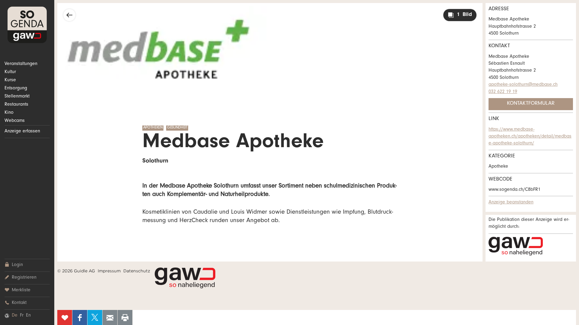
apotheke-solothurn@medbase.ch (523, 84)
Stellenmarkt (17, 96)
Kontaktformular (531, 104)
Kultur (10, 72)
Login (17, 265)
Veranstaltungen (21, 64)
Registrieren (24, 277)
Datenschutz (136, 270)
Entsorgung (16, 88)
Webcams (15, 121)
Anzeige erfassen (22, 131)
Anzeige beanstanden (511, 202)
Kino (9, 112)
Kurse (10, 80)
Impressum (109, 270)
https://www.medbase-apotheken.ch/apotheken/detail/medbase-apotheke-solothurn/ (530, 136)
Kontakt (19, 303)
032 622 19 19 (503, 92)
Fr (22, 315)
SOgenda (27, 25)
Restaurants (16, 104)
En (28, 315)
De (14, 315)
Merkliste (21, 290)
